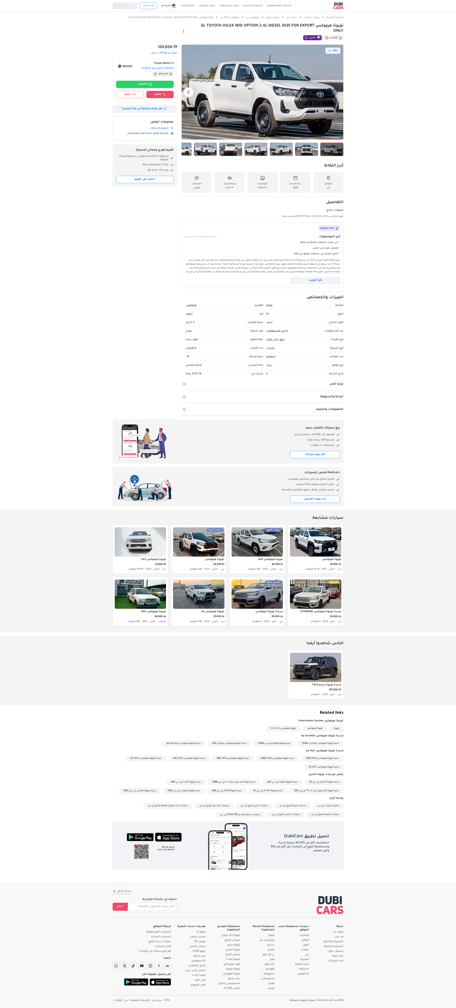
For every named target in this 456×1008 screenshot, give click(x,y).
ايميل (127, 94)
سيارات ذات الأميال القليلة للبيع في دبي (167, 806)
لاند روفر (269, 964)
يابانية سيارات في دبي (328, 806)
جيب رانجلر (234, 978)
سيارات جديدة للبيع (160, 941)
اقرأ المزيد (315, 280)
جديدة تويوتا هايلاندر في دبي (186, 791)
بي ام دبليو (268, 954)
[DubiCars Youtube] (142, 966)
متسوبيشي (267, 978)
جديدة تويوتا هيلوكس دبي (278, 743)
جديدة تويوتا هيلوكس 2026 (325, 758)
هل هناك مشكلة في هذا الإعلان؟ (141, 108)
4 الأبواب (191, 348)
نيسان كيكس (197, 946)
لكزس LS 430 (232, 988)
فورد (271, 959)
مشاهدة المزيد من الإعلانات (157, 68)
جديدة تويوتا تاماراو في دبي (326, 782)
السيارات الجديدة (161, 936)
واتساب (143, 84)
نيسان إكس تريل (195, 970)
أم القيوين (303, 974)
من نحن (339, 936)
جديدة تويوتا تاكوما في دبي (285, 782)
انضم (120, 906)
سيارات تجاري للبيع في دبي (254, 806)
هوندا (271, 983)
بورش (271, 988)
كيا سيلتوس (198, 961)
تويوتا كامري (233, 949)
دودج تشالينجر (197, 965)
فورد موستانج (232, 964)
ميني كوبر (200, 980)
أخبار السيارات (163, 946)
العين (305, 945)
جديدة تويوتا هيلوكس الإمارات (324, 743)
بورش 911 (200, 941)
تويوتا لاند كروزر (231, 935)
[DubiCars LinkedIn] (167, 966)
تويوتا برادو (233, 945)
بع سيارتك (148, 5)
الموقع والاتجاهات (159, 128)
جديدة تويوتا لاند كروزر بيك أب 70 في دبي (319, 791)
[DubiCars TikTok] (133, 966)
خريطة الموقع (162, 926)
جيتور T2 (201, 932)
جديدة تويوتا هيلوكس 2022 (147, 758)
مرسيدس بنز (267, 940)
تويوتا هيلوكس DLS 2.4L (283, 728)
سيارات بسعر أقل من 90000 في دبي (240, 814)
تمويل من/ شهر (164, 53)
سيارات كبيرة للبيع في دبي (292, 806)
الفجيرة (304, 959)
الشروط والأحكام (333, 941)
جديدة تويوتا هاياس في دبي (142, 791)
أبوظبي (305, 940)
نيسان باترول (232, 940)
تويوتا (336, 728)
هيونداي (269, 969)
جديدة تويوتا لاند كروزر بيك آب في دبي (236, 782)
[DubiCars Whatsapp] (116, 966)
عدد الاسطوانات (277, 331)
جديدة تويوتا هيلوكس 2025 (280, 758)
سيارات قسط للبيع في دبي (325, 814)
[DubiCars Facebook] (159, 966)
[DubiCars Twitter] (124, 966)
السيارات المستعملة (158, 932)
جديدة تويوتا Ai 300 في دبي (269, 791)
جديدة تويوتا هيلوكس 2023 (191, 758)
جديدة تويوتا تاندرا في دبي (188, 782)
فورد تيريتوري (198, 985)
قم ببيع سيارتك (315, 454)
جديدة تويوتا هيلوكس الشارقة (185, 743)
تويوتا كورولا (233, 969)
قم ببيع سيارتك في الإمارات (155, 951)
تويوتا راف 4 (233, 959)
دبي (307, 954)
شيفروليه (268, 974)
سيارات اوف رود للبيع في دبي (214, 806)
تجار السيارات (335, 961)
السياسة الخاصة (333, 946)
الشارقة (304, 969)
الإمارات (304, 935)
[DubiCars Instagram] (150, 966)
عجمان (305, 949)
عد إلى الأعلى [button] (123, 891)
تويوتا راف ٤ (199, 975)
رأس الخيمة (302, 964)
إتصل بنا (338, 932)
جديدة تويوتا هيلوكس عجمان (232, 743)
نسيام (270, 945)
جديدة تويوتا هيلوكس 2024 (235, 758)
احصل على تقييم (145, 179)
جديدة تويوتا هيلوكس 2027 (325, 767)
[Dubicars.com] (330, 905)
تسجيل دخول (125, 5)
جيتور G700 (199, 951)
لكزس (270, 949)
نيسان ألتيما (233, 954)
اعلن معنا (337, 956)
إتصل (157, 94)
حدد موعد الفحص (315, 499)
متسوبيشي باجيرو (229, 983)
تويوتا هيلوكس (314, 728)
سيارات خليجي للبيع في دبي (286, 814)
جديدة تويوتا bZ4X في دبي (229, 791)
